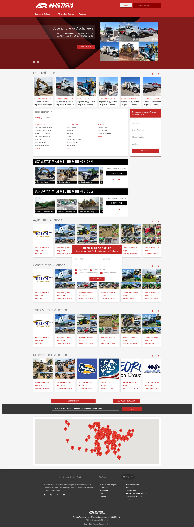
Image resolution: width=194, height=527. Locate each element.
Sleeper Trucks (102, 128)
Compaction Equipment (74, 139)
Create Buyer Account (134, 496)
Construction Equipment (88, 273)
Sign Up (96, 278)
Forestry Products (72, 142)
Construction (72, 124)
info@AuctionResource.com (98, 517)
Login (128, 499)
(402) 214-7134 (115, 517)
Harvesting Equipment (42, 142)
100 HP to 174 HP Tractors (43, 130)
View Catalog (86, 49)
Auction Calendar (132, 485)
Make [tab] (48, 118)
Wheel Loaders (71, 128)
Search (132, 409)
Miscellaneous (110, 273)
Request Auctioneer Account (136, 493)
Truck (102, 493)
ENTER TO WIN (116, 173)
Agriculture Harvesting (42, 145)
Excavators (70, 130)
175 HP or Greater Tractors (43, 128)
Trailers (103, 496)
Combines (38, 139)
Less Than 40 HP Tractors (43, 136)
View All (37, 148)
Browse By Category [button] (43, 14)
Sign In (125, 5)
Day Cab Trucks (103, 130)
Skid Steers (70, 133)
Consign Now (73, 401)
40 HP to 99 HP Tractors (42, 133)
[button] (34, 62)
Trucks (101, 124)
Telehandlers (71, 145)
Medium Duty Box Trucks (105, 133)
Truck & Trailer (99, 270)
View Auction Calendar (126, 401)
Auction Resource (79, 517)
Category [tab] (38, 118)
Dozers (69, 136)
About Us (82, 14)
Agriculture (82, 270)
